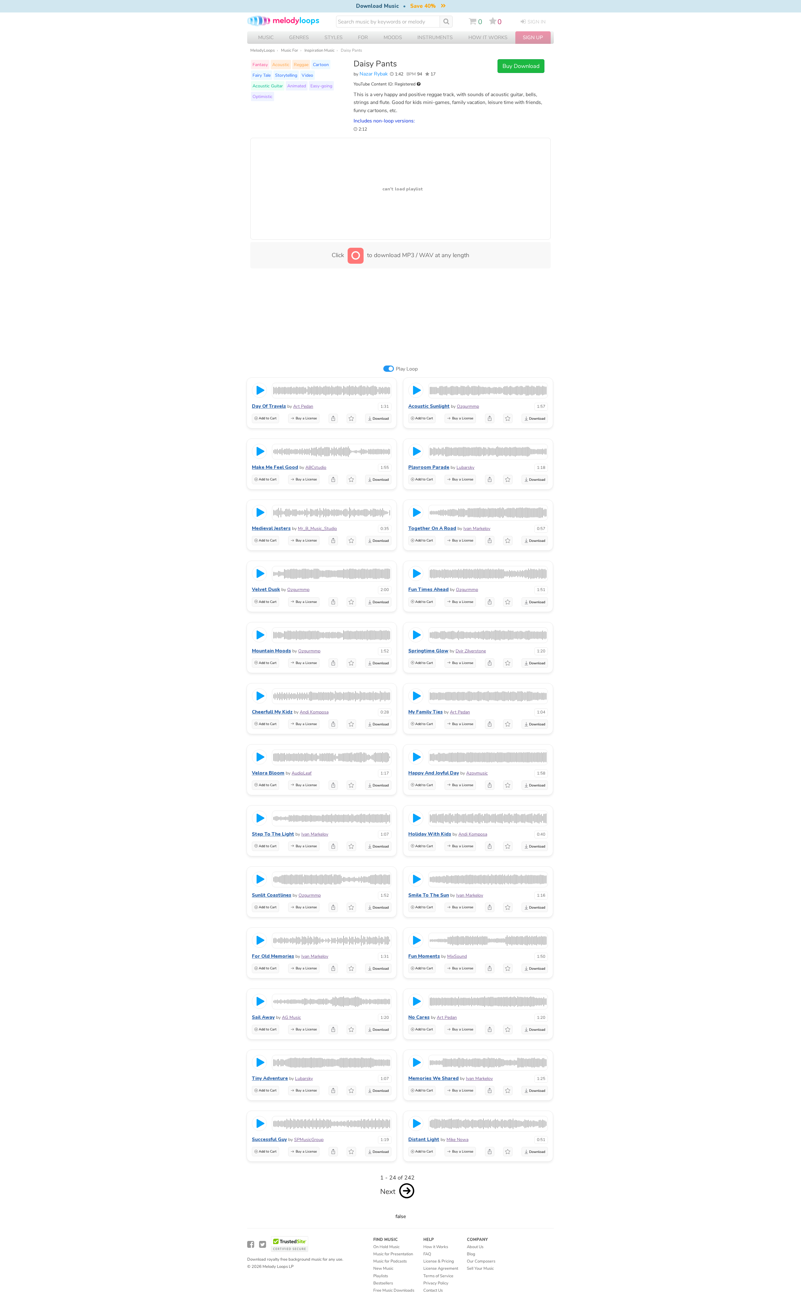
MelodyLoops (262, 50)
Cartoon (321, 64)
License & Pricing (438, 1261)
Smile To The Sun (428, 895)
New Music (383, 1268)
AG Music (291, 1017)
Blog (471, 1254)
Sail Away (263, 1017)
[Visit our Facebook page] (250, 1244)
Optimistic (263, 96)
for (363, 37)
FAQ (427, 1254)
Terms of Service (438, 1276)
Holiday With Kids (429, 834)
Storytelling (286, 75)
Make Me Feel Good (275, 467)
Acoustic (280, 64)
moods (393, 37)
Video (307, 75)
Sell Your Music (480, 1268)
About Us (475, 1247)
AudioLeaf (302, 773)
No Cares (419, 1017)
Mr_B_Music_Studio (317, 529)
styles (333, 37)
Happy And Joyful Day (433, 773)
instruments (435, 37)
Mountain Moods (271, 651)
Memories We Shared (433, 1078)
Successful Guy (269, 1139)
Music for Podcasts (390, 1261)
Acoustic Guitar (268, 86)
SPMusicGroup (309, 1140)
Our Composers (481, 1261)
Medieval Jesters (271, 528)
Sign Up (533, 37)
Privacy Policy (435, 1283)
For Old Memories (273, 956)
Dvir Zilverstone (471, 651)
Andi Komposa (314, 712)
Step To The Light (273, 834)
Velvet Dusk (266, 589)
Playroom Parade (428, 467)
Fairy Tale (262, 75)
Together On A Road (432, 528)
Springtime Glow (428, 651)
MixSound (457, 956)
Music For (289, 50)
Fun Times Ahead (428, 589)
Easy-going (321, 86)
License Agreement (440, 1268)
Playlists (380, 1276)
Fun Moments (424, 956)
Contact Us (433, 1290)
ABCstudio (315, 467)
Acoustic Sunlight (429, 406)
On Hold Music (386, 1247)
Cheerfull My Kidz (272, 712)
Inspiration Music (319, 50)
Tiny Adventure (270, 1078)
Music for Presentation (393, 1254)
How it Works (488, 37)
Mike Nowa (457, 1140)
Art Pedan (303, 406)
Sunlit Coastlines (271, 895)
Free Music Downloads (393, 1290)
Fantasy (260, 64)
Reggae (301, 64)
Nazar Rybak (374, 73)
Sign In (537, 21)
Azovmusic (477, 773)
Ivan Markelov (476, 529)
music (266, 37)
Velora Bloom (268, 773)
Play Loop (407, 369)
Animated (296, 86)
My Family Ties (425, 712)
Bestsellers (383, 1283)
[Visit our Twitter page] (262, 1244)
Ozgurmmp (468, 406)
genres (299, 37)
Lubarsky (465, 467)
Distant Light (423, 1139)
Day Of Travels (269, 406)
